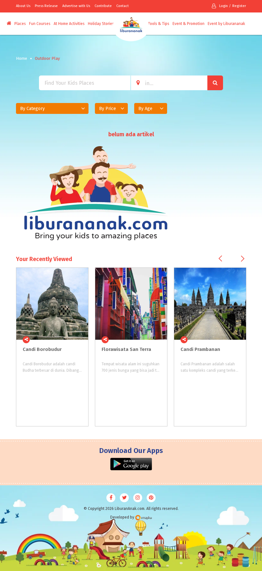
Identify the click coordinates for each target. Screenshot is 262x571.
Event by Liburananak (226, 23)
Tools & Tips (158, 23)
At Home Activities (69, 23)
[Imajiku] (143, 517)
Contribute (103, 6)
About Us (23, 6)
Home (21, 58)
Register (239, 6)
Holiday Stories (101, 23)
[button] (52, 108)
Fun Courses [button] (39, 23)
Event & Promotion (188, 23)
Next (242, 258)
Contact (122, 6)
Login (223, 6)
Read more (80, 339)
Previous (220, 258)
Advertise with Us (76, 6)
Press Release (46, 6)
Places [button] (20, 23)
